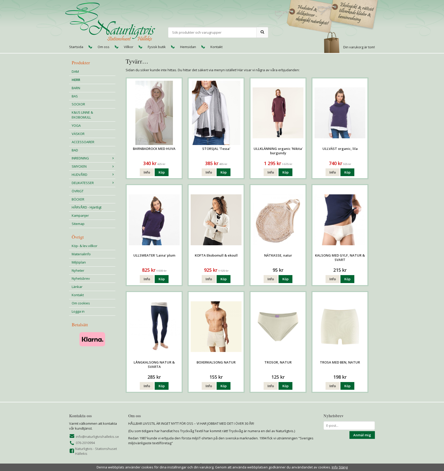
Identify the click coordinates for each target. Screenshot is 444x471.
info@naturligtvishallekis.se (97, 436)
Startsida (76, 46)
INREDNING (80, 158)
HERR (76, 79)
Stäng (343, 467)
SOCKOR (78, 104)
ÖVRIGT (78, 191)
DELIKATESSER (83, 182)
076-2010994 (85, 442)
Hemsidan (188, 46)
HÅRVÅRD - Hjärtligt (86, 207)
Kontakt (216, 46)
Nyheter (78, 270)
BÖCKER (78, 199)
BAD (75, 150)
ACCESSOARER (83, 142)
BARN (76, 88)
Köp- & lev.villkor (84, 245)
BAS (75, 96)
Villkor (128, 46)
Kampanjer (80, 215)
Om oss (103, 46)
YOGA (76, 125)
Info (147, 172)
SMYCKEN (79, 166)
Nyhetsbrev (81, 278)
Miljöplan (79, 262)
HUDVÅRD (79, 174)
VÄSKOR (78, 133)
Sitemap (78, 223)
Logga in (78, 311)
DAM (75, 71)
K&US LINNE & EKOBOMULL (82, 115)
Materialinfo (81, 254)
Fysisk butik (157, 46)
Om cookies (81, 303)
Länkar (77, 286)
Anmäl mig (362, 435)
